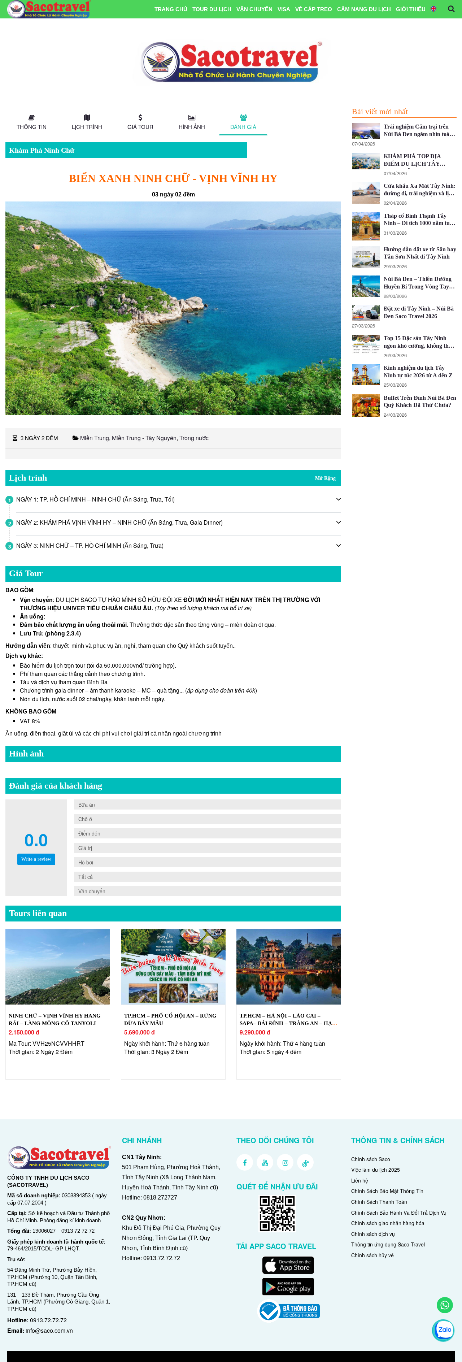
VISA (284, 9)
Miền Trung (94, 438)
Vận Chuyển (254, 9)
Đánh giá (243, 126)
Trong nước (194, 438)
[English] (433, 9)
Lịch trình (87, 126)
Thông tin (32, 126)
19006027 (44, 1231)
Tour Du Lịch (211, 9)
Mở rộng (325, 478)
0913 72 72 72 (78, 1231)
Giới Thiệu (411, 9)
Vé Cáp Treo (313, 9)
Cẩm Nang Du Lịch (364, 9)
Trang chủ (170, 9)
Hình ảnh (192, 126)
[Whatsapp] (445, 1305)
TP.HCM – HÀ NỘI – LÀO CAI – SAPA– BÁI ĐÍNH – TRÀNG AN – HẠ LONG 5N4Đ (286, 1023)
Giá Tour (140, 126)
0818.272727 (160, 1197)
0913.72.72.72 (48, 1320)
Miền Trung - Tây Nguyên (144, 438)
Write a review (36, 859)
